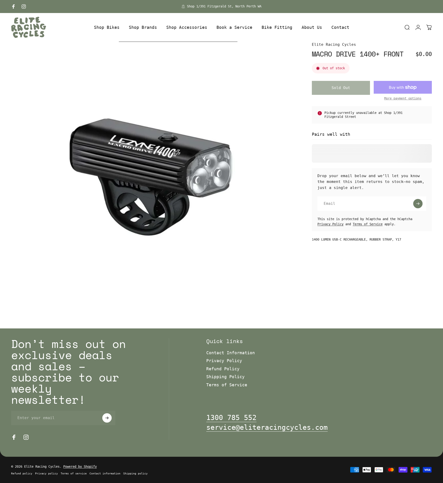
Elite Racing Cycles (334, 44)
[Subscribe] (418, 203)
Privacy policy (46, 473)
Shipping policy (135, 473)
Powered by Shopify (80, 466)
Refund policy (21, 473)
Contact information (105, 473)
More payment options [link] (402, 98)
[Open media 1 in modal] (151, 181)
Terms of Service (368, 224)
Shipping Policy (225, 376)
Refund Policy (223, 368)
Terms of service (74, 473)
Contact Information (230, 352)
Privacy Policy (330, 224)
